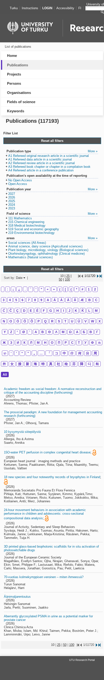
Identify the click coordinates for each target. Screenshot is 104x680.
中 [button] (64, 353)
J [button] (69, 311)
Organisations (19, 93)
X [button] (99, 321)
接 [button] (20, 364)
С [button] (72, 342)
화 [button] (97, 364)
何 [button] (80, 353)
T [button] (65, 321)
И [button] (18, 342)
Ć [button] (4, 311)
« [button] (48, 289)
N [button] (4, 321)
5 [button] (16, 300)
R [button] (52, 321)
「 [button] (49, 353)
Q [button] (45, 321)
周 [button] (95, 353)
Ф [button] (92, 342)
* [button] (76, 289)
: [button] (7, 289)
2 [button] (95, 289)
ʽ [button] (29, 332)
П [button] (59, 342)
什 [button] (72, 353)
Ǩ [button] (83, 311)
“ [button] (22, 353)
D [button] (24, 311)
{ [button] (71, 289)
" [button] (41, 289)
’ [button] (16, 353)
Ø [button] (23, 332)
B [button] (89, 300)
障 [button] (81, 364)
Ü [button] (79, 321)
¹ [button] (17, 332)
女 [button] (12, 364)
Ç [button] (17, 311)
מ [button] (99, 342)
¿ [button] (19, 289)
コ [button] (56, 353)
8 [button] (35, 300)
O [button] (10, 321)
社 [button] (58, 364)
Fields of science (21, 102)
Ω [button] (70, 332)
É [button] (37, 311)
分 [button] (87, 353)
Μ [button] (63, 332)
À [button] (61, 300)
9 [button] (41, 300)
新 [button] (27, 364)
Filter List (10, 133)
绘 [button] (66, 364)
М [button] (38, 342)
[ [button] (65, 289)
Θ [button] (49, 332)
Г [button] (97, 332)
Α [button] (36, 332)
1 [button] (89, 289)
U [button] (72, 321)
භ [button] (5, 353)
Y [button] (5, 332)
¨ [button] (30, 289)
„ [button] (34, 353)
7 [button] (29, 300)
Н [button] (45, 342)
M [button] (96, 311)
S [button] (59, 321)
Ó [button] (17, 321)
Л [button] (31, 342)
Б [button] (84, 332)
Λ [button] (56, 332)
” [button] (28, 353)
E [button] (31, 311)
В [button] (90, 332)
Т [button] (79, 342)
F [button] (44, 311)
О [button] (52, 342)
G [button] (50, 311)
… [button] (41, 353)
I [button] (63, 311)
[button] (47, 156)
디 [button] (89, 364)
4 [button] (10, 300)
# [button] (82, 289)
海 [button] (35, 364)
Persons (14, 83)
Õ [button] (31, 321)
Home (12, 55)
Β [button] (42, 332)
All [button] (5, 374)
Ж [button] (4, 342)
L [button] (89, 311)
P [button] (38, 321)
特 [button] (43, 364)
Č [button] (10, 311)
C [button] (96, 300)
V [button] (85, 321)
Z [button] (11, 332)
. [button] (25, 289)
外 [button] (4, 364)
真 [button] (50, 364)
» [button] (54, 289)
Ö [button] (24, 321)
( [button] (59, 289)
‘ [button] (11, 353)
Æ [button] (82, 300)
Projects (14, 74)
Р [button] (66, 342)
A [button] (48, 300)
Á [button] (54, 300)
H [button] (57, 311)
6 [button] (22, 300)
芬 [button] (74, 364)
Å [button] (68, 300)
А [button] (77, 332)
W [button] (92, 321)
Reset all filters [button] (52, 141)
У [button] (85, 342)
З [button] (11, 342)
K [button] (76, 311)
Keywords (15, 111)
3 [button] (4, 300)
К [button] (24, 342)
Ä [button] (75, 300)
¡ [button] (13, 289)
